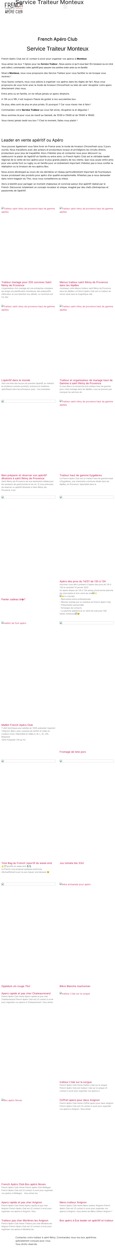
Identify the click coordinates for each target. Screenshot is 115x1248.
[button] (65, 6)
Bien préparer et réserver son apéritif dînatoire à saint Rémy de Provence (24, 477)
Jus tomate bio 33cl (72, 863)
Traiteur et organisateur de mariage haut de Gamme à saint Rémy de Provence (86, 382)
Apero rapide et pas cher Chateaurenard (25, 993)
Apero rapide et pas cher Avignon (21, 1202)
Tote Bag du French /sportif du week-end (26, 863)
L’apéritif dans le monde (15, 380)
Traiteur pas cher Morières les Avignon (24, 1220)
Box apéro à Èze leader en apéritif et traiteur (86, 1220)
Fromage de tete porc (73, 751)
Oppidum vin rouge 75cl (15, 986)
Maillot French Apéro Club (17, 724)
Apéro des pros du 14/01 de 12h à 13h (83, 581)
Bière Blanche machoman (75, 986)
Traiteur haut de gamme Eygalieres (81, 475)
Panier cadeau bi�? (13, 599)
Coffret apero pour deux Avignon (80, 1100)
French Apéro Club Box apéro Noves (23, 1184)
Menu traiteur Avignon (73, 1202)
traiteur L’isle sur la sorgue (76, 1082)
